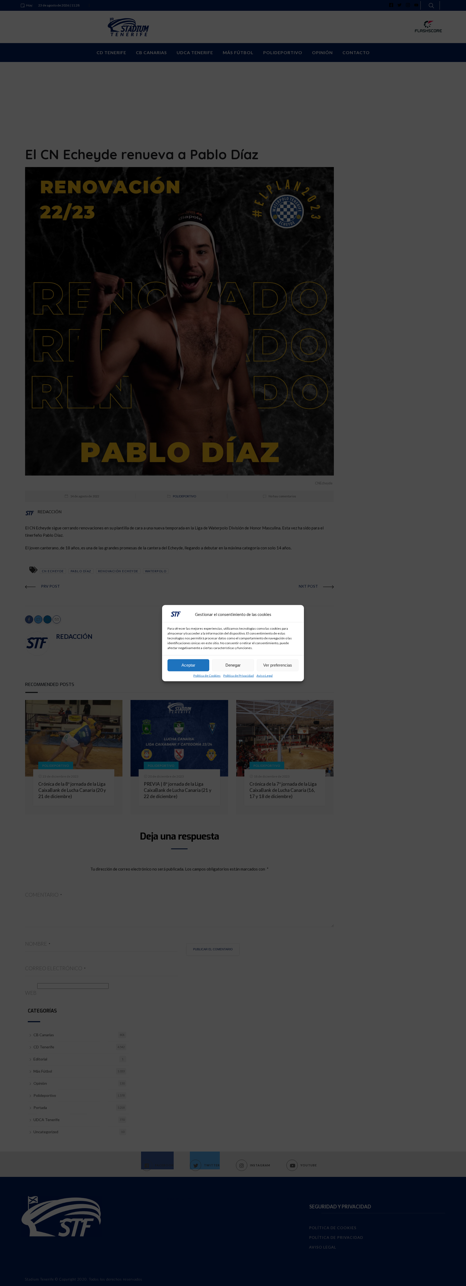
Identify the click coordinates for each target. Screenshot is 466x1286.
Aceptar (188, 665)
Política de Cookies (207, 675)
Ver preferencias (277, 665)
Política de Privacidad (238, 675)
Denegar (233, 665)
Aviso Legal (264, 675)
